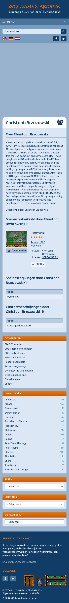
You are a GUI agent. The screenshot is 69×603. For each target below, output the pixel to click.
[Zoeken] (63, 31)
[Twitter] (63, 38)
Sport (34, 460)
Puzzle (34, 434)
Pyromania (38, 232)
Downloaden (19, 250)
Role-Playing (34, 447)
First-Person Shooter (34, 421)
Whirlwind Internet (28, 598)
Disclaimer (34, 590)
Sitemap (7, 590)
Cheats (9, 383)
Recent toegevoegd (15, 366)
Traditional (34, 465)
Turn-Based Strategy (34, 469)
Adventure (34, 399)
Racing (34, 439)
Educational (34, 408)
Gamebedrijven (13, 379)
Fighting (34, 417)
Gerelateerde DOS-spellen (19, 370)
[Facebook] (56, 38)
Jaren (8, 479)
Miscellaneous (34, 425)
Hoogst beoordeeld (15, 362)
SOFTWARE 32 (50, 257)
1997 (42, 242)
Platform (34, 430)
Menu (10, 21)
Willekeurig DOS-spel (15, 375)
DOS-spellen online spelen (18, 348)
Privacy (20, 590)
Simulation (34, 456)
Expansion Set (34, 412)
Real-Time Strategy (34, 443)
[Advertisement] (34, 77)
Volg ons (9, 570)
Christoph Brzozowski (36, 209)
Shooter (34, 452)
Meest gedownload (15, 357)
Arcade (34, 242)
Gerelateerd (13, 514)
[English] (5, 38)
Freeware (36, 245)
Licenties (11, 497)
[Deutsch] (11, 38)
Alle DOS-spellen (13, 344)
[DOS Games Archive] (34, 8)
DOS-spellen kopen (15, 353)
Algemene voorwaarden (15, 593)
